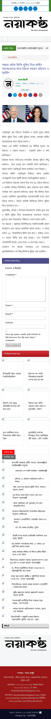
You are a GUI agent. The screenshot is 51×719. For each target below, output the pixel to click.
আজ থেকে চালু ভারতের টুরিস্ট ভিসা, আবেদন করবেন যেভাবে (29, 488)
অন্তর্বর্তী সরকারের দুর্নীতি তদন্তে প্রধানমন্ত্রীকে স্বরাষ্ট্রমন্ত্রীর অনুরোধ (29, 464)
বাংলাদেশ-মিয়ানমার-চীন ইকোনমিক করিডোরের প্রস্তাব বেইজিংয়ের (28, 512)
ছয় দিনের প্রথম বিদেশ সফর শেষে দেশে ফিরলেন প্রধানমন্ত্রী (27, 496)
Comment (10, 274)
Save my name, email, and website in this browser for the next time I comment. (22, 337)
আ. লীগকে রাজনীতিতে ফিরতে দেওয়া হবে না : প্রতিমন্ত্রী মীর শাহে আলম (28, 569)
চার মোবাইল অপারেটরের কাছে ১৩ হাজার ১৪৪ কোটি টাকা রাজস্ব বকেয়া (28, 545)
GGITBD (31, 715)
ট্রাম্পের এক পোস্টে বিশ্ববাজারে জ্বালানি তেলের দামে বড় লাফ (35, 376)
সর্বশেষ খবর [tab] (8, 452)
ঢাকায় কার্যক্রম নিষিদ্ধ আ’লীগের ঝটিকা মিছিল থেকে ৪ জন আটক (29, 553)
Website (9, 322)
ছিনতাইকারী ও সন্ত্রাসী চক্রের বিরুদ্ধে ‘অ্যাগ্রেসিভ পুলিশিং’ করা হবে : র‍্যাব (25, 618)
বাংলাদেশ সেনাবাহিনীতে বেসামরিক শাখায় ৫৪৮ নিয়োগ (30, 520)
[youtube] (35, 8)
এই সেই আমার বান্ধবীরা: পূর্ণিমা (26, 527)
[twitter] (21, 8)
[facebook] (16, 8)
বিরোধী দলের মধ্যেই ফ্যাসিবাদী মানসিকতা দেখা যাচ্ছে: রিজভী (30, 537)
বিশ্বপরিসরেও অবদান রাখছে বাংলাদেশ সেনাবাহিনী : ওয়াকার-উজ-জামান (29, 585)
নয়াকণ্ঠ (6, 626)
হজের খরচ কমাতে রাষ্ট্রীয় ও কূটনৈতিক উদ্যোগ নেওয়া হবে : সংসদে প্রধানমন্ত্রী (28, 577)
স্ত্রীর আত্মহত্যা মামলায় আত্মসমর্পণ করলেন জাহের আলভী (28, 593)
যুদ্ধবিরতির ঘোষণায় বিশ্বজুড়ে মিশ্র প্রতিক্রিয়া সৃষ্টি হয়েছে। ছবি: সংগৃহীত (38, 435)
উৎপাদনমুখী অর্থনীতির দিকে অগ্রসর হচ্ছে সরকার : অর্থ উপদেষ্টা (27, 602)
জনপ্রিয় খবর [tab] (9, 457)
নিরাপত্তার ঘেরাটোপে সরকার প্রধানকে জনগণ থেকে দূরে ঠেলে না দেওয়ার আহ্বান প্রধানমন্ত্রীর (29, 561)
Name (9, 305)
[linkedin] (30, 8)
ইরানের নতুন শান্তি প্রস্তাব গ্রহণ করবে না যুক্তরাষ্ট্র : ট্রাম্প (37, 406)
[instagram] (25, 8)
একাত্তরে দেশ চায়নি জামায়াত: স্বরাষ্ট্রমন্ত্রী (31, 470)
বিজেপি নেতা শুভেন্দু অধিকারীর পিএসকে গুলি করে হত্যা (11, 406)
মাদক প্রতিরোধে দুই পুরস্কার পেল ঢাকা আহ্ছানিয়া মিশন (27, 504)
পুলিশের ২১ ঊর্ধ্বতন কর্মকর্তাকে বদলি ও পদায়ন (29, 480)
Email (9, 314)
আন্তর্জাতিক (12, 57)
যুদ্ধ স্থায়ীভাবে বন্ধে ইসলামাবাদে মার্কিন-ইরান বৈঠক (11, 435)
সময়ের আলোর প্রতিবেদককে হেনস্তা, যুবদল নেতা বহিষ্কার (29, 610)
